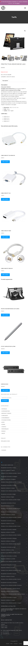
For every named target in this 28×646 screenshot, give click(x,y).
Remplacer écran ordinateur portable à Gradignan (11, 482)
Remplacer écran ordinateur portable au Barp (10, 552)
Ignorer (18, 3)
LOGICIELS (4, 426)
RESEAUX (3, 431)
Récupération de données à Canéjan (8, 485)
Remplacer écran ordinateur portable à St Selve (11, 570)
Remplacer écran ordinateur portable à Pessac (11, 508)
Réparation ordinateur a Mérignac (8, 541)
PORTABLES (4, 408)
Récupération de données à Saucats (8, 573)
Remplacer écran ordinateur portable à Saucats (11, 579)
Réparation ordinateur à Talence (8, 470)
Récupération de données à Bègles (8, 494)
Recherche (4, 400)
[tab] (5, 80)
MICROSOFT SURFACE (11, 76)
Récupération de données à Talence (8, 467)
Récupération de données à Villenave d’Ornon (10, 588)
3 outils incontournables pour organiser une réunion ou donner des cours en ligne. (13, 609)
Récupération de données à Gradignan (9, 476)
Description (5, 80)
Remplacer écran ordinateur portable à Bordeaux (11, 585)
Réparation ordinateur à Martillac (8, 532)
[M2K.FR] (4, 8)
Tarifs (11, 643)
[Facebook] (1, 462)
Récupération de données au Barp (8, 547)
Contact (20, 643)
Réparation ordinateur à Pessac (7, 505)
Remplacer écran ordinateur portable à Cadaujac (11, 517)
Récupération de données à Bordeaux (9, 582)
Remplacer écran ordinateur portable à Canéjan (11, 490)
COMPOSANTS (5, 415)
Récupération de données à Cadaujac (9, 511)
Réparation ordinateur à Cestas (7, 523)
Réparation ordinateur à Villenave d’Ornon (9, 591)
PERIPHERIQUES (5, 429)
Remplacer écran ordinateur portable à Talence (11, 473)
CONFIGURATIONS (6, 411)
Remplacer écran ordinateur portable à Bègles (10, 499)
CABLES (3, 433)
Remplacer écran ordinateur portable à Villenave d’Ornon (13, 594)
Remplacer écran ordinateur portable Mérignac (11, 543)
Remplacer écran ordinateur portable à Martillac (11, 535)
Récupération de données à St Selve (8, 564)
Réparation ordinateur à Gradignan (8, 479)
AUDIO (3, 422)
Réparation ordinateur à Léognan (8, 600)
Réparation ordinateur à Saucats (8, 576)
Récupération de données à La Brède (9, 556)
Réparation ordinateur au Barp (7, 550)
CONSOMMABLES (5, 417)
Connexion (4, 450)
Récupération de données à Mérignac (9, 538)
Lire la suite (5, 161)
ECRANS (3, 424)
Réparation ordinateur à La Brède (8, 558)
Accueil (7, 643)
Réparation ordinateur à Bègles (7, 497)
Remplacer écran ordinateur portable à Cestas (10, 526)
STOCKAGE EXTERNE (6, 420)
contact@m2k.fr (6, 633)
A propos (16, 643)
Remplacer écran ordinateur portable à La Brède (11, 561)
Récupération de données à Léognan (9, 597)
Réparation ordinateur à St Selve (8, 567)
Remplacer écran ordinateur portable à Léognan (11, 603)
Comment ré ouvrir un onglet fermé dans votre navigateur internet (12, 615)
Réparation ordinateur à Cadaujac (8, 514)
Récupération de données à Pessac (8, 503)
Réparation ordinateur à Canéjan (8, 488)
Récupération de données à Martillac (8, 529)
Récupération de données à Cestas (8, 520)
